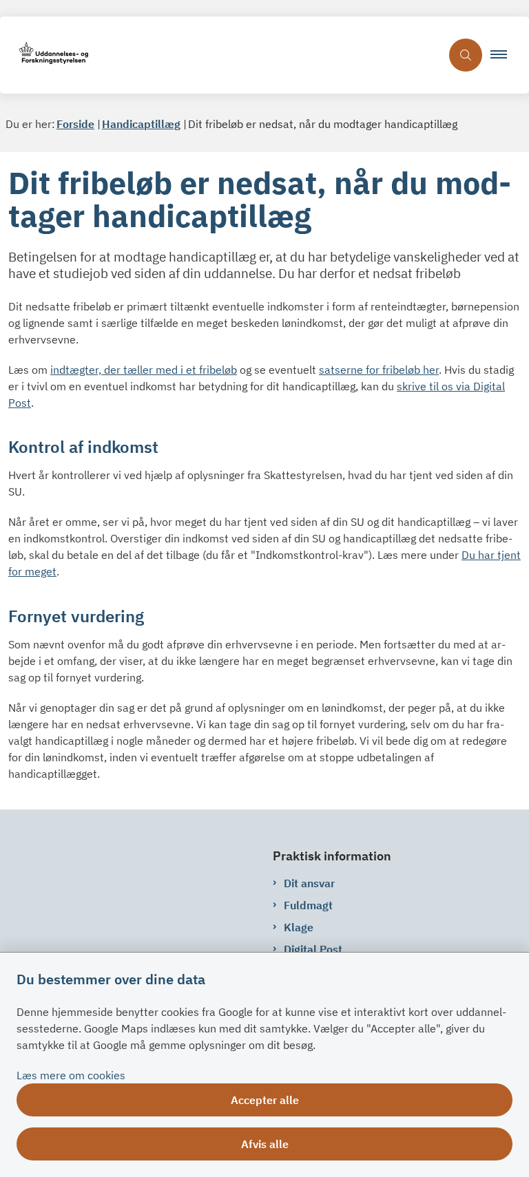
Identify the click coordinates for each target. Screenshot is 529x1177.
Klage (298, 927)
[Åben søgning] (465, 55)
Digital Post (313, 949)
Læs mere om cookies (71, 1075)
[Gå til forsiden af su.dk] (220, 55)
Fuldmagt (308, 905)
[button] (504, 55)
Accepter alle (265, 1100)
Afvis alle (265, 1144)
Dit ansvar (309, 883)
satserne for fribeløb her (379, 370)
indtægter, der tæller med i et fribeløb (143, 370)
